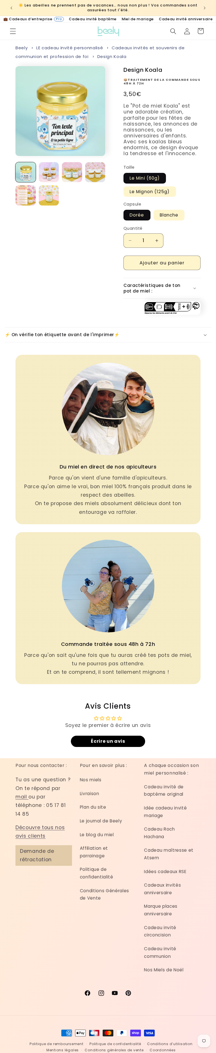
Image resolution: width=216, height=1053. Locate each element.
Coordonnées (163, 1050)
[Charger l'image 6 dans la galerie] (49, 195)
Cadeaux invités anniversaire (162, 889)
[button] (13, 31)
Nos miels (91, 780)
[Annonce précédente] (11, 8)
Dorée (137, 215)
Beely (21, 48)
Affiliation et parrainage (94, 852)
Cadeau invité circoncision (160, 931)
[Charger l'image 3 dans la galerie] (72, 172)
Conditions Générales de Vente (104, 894)
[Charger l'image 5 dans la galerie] (25, 195)
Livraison (89, 794)
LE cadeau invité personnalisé (69, 48)
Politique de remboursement (57, 1043)
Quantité (133, 228)
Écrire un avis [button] (108, 741)
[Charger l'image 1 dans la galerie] (25, 172)
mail (21, 796)
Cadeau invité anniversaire (186, 19)
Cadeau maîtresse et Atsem (169, 854)
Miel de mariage (138, 19)
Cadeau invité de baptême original (164, 790)
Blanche (169, 215)
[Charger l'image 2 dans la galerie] (49, 172)
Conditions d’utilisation (169, 1043)
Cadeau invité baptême (93, 19)
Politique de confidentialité (96, 873)
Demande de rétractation (37, 855)
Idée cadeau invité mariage (165, 811)
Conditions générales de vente (114, 1050)
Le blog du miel (97, 835)
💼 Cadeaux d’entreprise (32, 19)
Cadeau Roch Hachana (159, 833)
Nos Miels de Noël (163, 970)
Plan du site (93, 807)
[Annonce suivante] (204, 8)
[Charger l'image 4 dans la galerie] (95, 172)
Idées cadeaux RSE (165, 871)
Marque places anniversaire (160, 910)
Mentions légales (62, 1050)
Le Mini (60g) (145, 178)
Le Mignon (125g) (150, 192)
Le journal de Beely (101, 821)
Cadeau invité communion (160, 952)
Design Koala (112, 56)
